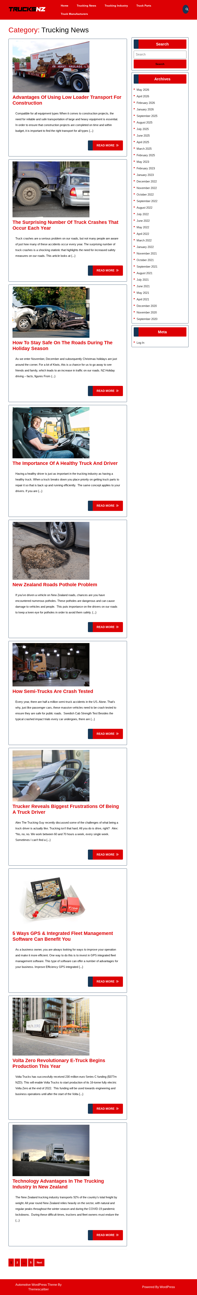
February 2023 (146, 168)
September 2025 (147, 116)
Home (64, 5)
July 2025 (143, 129)
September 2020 (147, 319)
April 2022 (143, 233)
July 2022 (143, 214)
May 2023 (143, 161)
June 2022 (143, 220)
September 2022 (147, 201)
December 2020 (147, 305)
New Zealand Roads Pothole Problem (55, 584)
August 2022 (144, 207)
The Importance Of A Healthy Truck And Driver (65, 463)
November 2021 (147, 253)
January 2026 (145, 109)
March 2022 (144, 240)
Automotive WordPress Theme (36, 1284)
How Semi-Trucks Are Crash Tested (53, 691)
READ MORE (110, 147)
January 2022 (145, 247)
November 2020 (147, 312)
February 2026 (146, 102)
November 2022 (147, 188)
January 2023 (145, 174)
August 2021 (144, 273)
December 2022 (147, 181)
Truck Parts (143, 5)
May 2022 (143, 227)
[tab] (160, 64)
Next (39, 1262)
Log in (140, 342)
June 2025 (143, 135)
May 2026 (143, 89)
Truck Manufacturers (74, 13)
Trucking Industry (116, 5)
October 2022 (145, 194)
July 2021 (143, 279)
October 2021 (145, 260)
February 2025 (146, 155)
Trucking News (86, 5)
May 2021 (143, 292)
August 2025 (144, 122)
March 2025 (144, 148)
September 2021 (147, 266)
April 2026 (143, 96)
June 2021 (143, 286)
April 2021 (143, 299)
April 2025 (143, 142)
